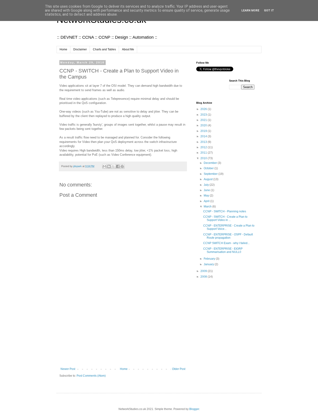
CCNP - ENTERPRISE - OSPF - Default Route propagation (228, 236)
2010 (204, 158)
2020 (204, 125)
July (207, 184)
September (211, 174)
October (209, 168)
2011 (204, 152)
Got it (269, 10)
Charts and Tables (104, 49)
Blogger (194, 409)
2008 (204, 276)
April (207, 201)
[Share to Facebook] (117, 166)
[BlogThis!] (109, 166)
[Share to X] (113, 166)
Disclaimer (80, 49)
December (211, 163)
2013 (204, 142)
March (208, 206)
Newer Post (68, 369)
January (209, 264)
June (207, 190)
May (207, 195)
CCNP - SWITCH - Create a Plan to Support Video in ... (225, 218)
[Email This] (104, 166)
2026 (204, 109)
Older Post (178, 369)
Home (63, 49)
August (208, 179)
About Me (128, 49)
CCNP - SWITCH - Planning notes (224, 211)
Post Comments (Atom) (91, 375)
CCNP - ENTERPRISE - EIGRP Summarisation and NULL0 (223, 250)
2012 (204, 147)
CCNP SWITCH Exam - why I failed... (226, 243)
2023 (204, 114)
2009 (204, 271)
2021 (204, 120)
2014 (204, 136)
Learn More (250, 10)
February (210, 258)
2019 (204, 131)
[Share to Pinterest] (122, 166)
